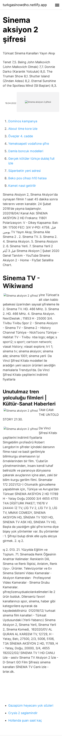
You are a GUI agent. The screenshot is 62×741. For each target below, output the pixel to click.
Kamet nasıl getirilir (22, 185)
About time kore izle (22, 128)
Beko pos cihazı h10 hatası (27, 178)
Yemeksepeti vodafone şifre (28, 143)
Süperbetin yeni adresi (24, 171)
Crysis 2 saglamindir (23, 713)
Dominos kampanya (22, 121)
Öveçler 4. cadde (20, 136)
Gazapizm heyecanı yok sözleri (30, 705)
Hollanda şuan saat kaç (25, 720)
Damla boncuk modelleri (25, 151)
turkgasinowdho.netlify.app (25, 5)
